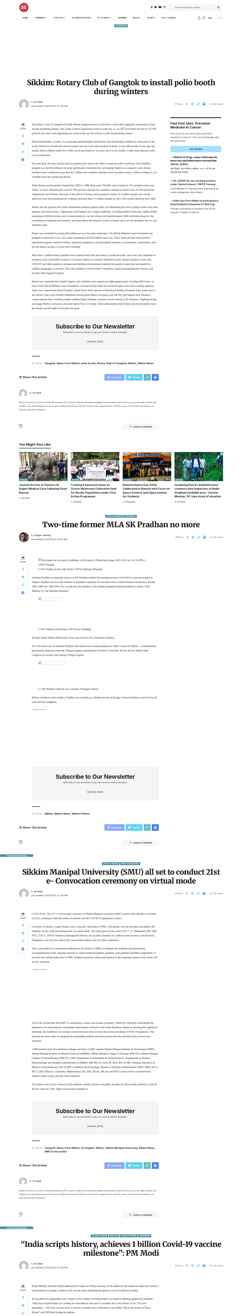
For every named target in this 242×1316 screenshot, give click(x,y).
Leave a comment (142, 426)
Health (114, 1236)
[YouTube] (160, 7)
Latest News (114, 516)
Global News (99, 1236)
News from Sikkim (68, 363)
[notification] (204, 18)
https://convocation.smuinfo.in (72, 1089)
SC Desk (38, 102)
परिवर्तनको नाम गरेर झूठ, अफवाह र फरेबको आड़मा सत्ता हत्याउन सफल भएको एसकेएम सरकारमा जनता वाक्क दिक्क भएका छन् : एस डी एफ (193, 161)
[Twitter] (155, 7)
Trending (121, 25)
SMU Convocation (56, 1151)
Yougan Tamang (42, 535)
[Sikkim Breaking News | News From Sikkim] (24, 7)
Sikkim (132, 363)
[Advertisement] (121, 53)
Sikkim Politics (81, 813)
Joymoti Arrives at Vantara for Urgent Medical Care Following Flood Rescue (43, 488)
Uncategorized (130, 863)
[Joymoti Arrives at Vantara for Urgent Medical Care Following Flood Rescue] (43, 466)
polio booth (88, 363)
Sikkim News (146, 363)
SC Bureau (130, 502)
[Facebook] (151, 7)
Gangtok (50, 363)
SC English (87, 1147)
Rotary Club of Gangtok (111, 363)
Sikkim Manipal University (121, 1147)
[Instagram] (164, 7)
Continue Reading (17, 855)
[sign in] (199, 18)
